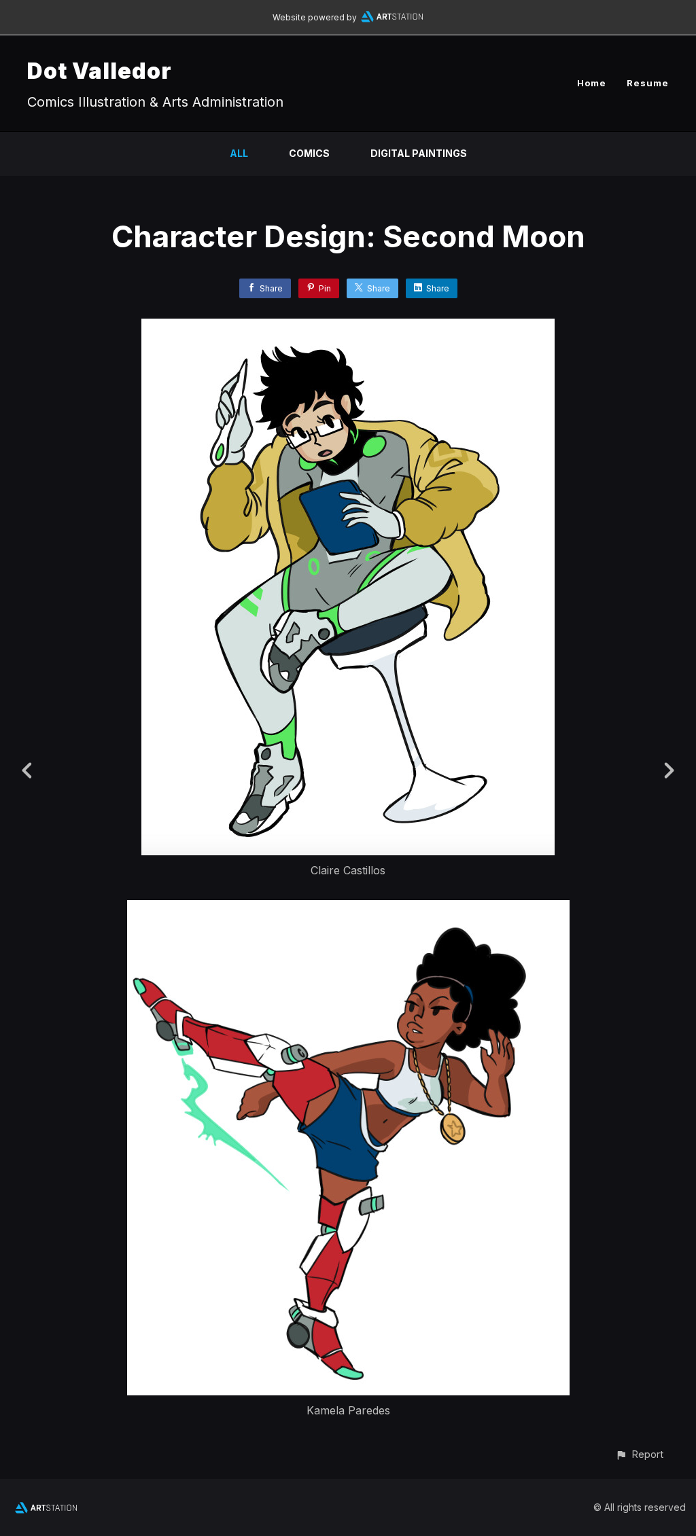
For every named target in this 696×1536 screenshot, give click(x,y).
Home (591, 82)
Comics (309, 153)
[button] (639, 1454)
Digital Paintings (418, 153)
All (239, 153)
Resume (648, 82)
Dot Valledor (99, 71)
